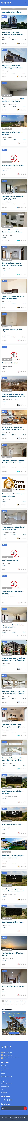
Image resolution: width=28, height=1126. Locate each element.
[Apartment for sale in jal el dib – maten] (14, 322)
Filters (14, 9)
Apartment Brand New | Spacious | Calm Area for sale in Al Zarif (13, 462)
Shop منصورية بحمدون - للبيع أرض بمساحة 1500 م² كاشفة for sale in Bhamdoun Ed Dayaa (13, 395)
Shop (3, 405)
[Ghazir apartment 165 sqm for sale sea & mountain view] (14, 517)
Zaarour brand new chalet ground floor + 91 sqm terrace (13, 297)
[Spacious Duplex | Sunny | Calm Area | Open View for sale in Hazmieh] (14, 750)
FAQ (2, 1089)
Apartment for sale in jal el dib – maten (13, 331)
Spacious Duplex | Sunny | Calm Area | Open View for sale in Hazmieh (12, 759)
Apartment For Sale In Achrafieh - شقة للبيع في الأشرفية (13, 198)
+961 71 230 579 (7, 1055)
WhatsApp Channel (6, 1076)
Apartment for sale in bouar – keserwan (12, 133)
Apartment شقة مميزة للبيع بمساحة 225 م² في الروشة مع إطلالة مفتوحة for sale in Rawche (13, 692)
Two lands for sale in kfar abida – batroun (13, 954)
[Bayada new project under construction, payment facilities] (14, 22)
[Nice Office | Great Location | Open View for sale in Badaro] (14, 255)
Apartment (5, 43)
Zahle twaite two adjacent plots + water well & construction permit (13, 890)
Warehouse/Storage (7, 240)
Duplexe (4, 76)
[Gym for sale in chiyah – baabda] (14, 161)
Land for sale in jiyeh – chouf (12, 824)
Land (3, 371)
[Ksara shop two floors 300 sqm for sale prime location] (14, 483)
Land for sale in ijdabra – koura (12, 922)
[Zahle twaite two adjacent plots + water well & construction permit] (14, 878)
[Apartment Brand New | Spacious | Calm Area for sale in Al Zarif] (14, 453)
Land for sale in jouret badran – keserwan (12, 792)
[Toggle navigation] (25, 2)
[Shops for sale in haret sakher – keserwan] (14, 587)
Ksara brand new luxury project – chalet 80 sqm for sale (13, 857)
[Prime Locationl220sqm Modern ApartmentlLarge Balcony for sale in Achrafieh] (14, 419)
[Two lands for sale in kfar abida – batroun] (14, 945)
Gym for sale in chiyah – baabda (13, 165)
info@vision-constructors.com (12, 1058)
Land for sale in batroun (10, 363)
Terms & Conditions (6, 1084)
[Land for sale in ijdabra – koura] (14, 912)
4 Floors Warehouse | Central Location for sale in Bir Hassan (12, 231)
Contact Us (4, 1092)
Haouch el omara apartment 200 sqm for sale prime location (13, 100)
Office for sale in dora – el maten (13, 986)
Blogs (2, 1071)
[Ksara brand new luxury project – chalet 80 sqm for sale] (14, 844)
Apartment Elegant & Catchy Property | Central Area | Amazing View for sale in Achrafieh (13, 726)
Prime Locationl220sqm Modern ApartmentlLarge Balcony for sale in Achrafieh (13, 428)
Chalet (4, 307)
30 (16, 1004)
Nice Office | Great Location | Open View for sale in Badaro (12, 264)
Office (3, 274)
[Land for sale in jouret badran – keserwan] (14, 781)
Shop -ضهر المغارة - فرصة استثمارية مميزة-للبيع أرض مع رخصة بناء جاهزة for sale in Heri (13, 659)
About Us (3, 1065)
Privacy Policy (5, 1086)
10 (12, 1004)
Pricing (3, 1074)
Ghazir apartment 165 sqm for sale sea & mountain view (13, 528)
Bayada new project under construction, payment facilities (12, 33)
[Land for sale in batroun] (14, 358)
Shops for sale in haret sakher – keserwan (12, 593)
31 (19, 1004)
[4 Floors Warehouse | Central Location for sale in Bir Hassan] (14, 222)
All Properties (4, 1068)
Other (3, 174)
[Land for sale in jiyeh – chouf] (14, 814)
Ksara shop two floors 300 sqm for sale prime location (13, 495)
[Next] (23, 1004)
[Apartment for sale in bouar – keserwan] (14, 121)
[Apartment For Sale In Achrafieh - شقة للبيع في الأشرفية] (14, 189)
